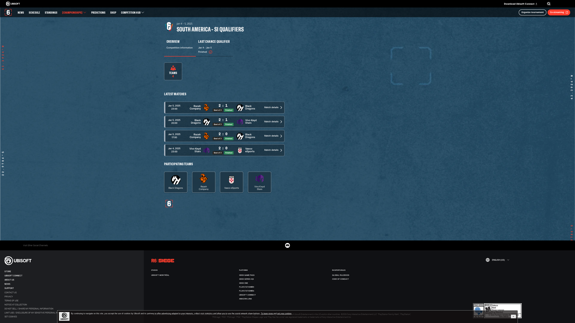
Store (7, 271)
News (7, 284)
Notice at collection (15, 304)
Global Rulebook (340, 275)
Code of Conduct (340, 279)
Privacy (8, 296)
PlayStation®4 (246, 291)
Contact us (10, 292)
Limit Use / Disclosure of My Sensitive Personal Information (36, 312)
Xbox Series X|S (246, 279)
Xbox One (243, 283)
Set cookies (10, 316)
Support (9, 288)
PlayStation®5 (246, 287)
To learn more (267, 313)
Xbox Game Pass (247, 275)
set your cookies (284, 314)
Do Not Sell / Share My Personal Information (28, 308)
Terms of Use (11, 300)
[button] (224, 107)
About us (9, 280)
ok (513, 316)
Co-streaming (557, 12)
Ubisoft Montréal (160, 275)
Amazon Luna (245, 299)
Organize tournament (532, 12)
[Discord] (287, 245)
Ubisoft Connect (13, 276)
